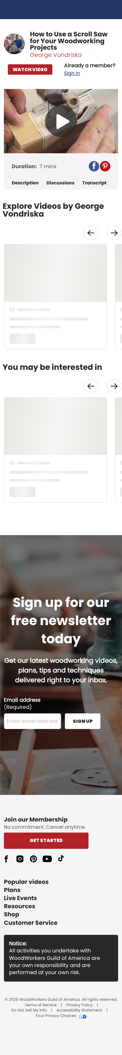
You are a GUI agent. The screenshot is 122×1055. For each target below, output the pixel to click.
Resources (19, 906)
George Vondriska (56, 55)
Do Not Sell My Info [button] (29, 1010)
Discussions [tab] (61, 183)
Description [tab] (25, 183)
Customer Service (31, 923)
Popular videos (26, 882)
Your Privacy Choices (55, 1016)
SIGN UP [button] (83, 721)
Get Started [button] (46, 840)
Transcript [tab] (94, 183)
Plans (12, 890)
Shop (11, 915)
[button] (89, 69)
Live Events (20, 898)
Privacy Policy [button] (79, 1005)
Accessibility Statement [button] (79, 1010)
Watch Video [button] (30, 69)
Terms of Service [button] (40, 1005)
